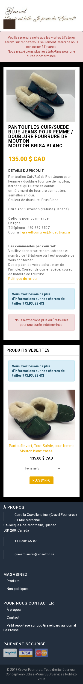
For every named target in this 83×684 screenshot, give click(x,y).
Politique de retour (23, 279)
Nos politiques (18, 589)
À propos (14, 610)
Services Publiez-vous (57, 676)
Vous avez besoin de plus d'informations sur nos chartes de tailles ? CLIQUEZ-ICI (38, 298)
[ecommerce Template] (41, 14)
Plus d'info (41, 480)
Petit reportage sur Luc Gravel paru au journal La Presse (39, 627)
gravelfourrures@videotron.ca (46, 232)
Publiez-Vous (34, 674)
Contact (13, 617)
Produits (13, 581)
